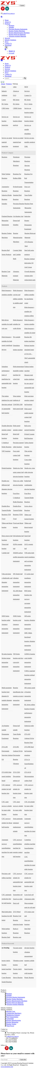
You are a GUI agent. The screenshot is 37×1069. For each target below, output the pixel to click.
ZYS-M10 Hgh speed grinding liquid (6, 776)
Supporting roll (17, 895)
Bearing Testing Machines (17, 31)
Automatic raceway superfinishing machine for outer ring (7, 848)
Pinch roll (16, 903)
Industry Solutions (10, 40)
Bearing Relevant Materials (17, 34)
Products (7, 24)
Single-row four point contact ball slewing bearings (18, 472)
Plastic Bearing (29, 977)
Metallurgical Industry (13, 1015)
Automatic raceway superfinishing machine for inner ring (29, 827)
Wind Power (10, 1026)
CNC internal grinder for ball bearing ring (6, 789)
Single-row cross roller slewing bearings (29, 472)
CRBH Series (17, 108)
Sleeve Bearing (17, 977)
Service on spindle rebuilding (27, 129)
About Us (8, 22)
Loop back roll (29, 895)
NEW (26, 87)
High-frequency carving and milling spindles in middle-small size (18, 299)
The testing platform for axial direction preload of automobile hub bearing (7, 404)
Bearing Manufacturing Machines (19, 33)
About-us (16, 91)
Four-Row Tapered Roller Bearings (29, 498)
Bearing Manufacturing (13, 1020)
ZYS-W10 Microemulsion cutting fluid (29, 776)
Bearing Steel (6, 937)
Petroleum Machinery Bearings (16, 161)
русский (11, 53)
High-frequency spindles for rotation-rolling (29, 311)
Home (7, 20)
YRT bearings (6, 451)
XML (26, 146)
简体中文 (12, 51)
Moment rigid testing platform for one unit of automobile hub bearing (29, 383)
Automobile (10, 1018)
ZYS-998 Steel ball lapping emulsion (29, 751)
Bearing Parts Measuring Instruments (29, 208)
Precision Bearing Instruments (18, 29)
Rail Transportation (12, 1017)
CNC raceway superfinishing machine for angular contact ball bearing (17, 848)
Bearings (11, 25)
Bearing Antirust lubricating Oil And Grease (29, 263)
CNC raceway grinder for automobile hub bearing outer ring (29, 882)
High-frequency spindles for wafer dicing (18, 324)
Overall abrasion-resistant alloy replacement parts (29, 276)
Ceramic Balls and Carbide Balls (17, 254)
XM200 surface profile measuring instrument (18, 557)
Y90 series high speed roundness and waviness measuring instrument (29, 561)
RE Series (27, 100)
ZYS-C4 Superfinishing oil (28, 764)
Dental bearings (6, 468)
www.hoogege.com (7, 1067)
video (14, 87)
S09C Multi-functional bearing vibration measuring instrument (29, 641)
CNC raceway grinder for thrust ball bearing (7, 823)
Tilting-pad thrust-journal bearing (28, 527)
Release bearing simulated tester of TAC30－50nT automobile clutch (29, 354)
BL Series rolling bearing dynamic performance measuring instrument (29, 713)
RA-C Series (28, 104)
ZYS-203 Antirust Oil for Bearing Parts (29, 738)
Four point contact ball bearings (16, 455)
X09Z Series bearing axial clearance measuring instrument (17, 624)
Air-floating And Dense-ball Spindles (18, 221)
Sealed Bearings (7, 982)
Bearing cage (17, 937)
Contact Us (8, 43)
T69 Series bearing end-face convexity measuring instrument (18, 662)
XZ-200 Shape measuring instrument (17, 595)
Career (4, 100)
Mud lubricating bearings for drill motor (7, 916)
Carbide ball (5, 553)
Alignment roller (29, 899)
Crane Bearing (6, 977)
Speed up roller (17, 899)
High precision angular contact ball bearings (29, 400)
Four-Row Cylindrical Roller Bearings (18, 498)
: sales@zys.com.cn (8, 13)
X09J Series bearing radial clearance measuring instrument (6, 624)
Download (8, 45)
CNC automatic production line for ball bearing (6, 899)
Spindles (11, 27)
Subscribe (23, 1059)
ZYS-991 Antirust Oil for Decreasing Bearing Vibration (18, 755)
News (6, 42)
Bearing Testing (11, 1024)
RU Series (5, 104)
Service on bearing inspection (5, 121)
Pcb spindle (16, 337)
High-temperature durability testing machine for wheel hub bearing (18, 375)
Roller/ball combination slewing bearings (29, 485)
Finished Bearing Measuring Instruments (7, 221)
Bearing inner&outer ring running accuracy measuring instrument (18, 696)
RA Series (16, 104)
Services (7, 38)
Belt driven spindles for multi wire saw (7, 324)
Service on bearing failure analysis (17, 121)
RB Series (16, 100)
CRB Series (5, 108)
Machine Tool (10, 1011)
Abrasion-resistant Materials (17, 36)
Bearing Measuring (12, 1022)
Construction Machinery (13, 1013)
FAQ (14, 95)
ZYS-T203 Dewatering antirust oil (16, 776)
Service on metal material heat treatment (18, 142)
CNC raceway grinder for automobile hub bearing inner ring (18, 882)
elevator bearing (29, 948)
